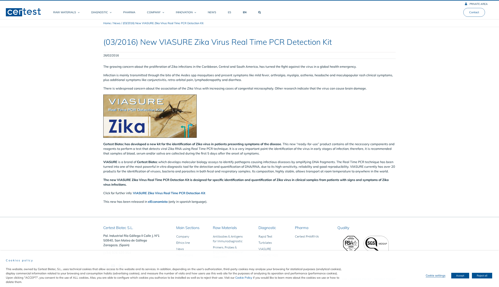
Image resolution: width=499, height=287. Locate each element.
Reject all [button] (482, 275)
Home (107, 23)
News (116, 23)
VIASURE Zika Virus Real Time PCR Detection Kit (169, 193)
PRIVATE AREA (478, 3)
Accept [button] (460, 275)
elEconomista (158, 202)
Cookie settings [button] (435, 275)
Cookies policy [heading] (19, 260)
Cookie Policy (243, 277)
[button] (259, 12)
